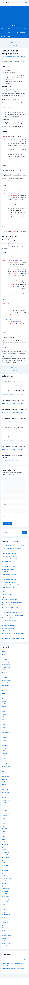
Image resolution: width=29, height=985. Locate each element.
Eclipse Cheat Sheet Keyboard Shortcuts (11, 597)
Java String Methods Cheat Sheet (9, 558)
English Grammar (6, 696)
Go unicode (4, 753)
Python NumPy (5, 870)
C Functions (4, 659)
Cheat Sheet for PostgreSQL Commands (11, 604)
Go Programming (6, 732)
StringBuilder (5, 922)
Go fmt (3, 716)
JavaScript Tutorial (6, 800)
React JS (3, 36)
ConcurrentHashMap (6, 683)
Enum (3, 698)
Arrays (3, 657)
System (3, 925)
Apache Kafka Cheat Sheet (8, 569)
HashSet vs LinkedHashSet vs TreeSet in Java (12, 966)
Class (3, 675)
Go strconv (4, 745)
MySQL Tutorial (5, 828)
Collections (4, 677)
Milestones (4, 821)
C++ (21, 28)
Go (1, 32)
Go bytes (4, 711)
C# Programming (6, 664)
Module (3, 826)
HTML (8, 32)
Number (3, 831)
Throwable (4, 938)
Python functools (5, 857)
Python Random (5, 880)
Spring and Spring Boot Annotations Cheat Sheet (13, 545)
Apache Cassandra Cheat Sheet (9, 625)
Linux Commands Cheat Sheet (8, 577)
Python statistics (5, 888)
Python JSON (4, 862)
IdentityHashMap (6, 766)
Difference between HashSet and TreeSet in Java (13, 968)
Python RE (4, 883)
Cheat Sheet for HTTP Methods (9, 623)
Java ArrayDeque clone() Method (12, 437)
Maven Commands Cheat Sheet (9, 574)
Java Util (4, 797)
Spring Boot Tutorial (6, 912)
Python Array (5, 844)
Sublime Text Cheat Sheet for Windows (10, 636)
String (3, 920)
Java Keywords (5, 781)
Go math (4, 727)
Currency (4, 693)
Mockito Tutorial (5, 823)
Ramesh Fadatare (7, 2)
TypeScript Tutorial (6, 943)
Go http (3, 719)
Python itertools (5, 860)
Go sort (3, 742)
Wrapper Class (5, 946)
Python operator (5, 873)
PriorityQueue (5, 841)
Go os (3, 729)
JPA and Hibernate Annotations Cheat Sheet (12, 548)
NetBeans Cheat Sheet (7, 630)
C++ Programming (6, 667)
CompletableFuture (6, 680)
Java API (7, 25)
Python (20, 25)
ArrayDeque (4, 651)
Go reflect (4, 735)
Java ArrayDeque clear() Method (12, 428)
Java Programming (6, 792)
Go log (3, 724)
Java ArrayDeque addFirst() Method (13, 400)
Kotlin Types (4, 810)
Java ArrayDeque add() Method (12, 382)
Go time (3, 750)
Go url (3, 755)
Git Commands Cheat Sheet (8, 587)
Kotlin (14, 28)
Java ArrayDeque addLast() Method (13, 419)
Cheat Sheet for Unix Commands (9, 599)
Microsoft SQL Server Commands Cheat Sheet (12, 615)
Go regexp (4, 737)
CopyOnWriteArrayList (7, 685)
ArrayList (4, 654)
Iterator (3, 769)
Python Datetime (5, 854)
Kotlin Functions (5, 808)
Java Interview (5, 779)
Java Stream (4, 795)
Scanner (3, 904)
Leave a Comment (6, 56)
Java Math (4, 787)
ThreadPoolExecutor (6, 935)
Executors (4, 706)
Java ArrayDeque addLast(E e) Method (14, 409)
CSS (17, 32)
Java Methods (5, 789)
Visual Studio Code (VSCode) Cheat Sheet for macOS (14, 638)
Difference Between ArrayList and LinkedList (12, 971)
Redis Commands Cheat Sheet (8, 628)
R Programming (5, 899)
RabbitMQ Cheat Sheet (7, 571)
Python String (5, 891)
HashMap (4, 758)
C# (25, 28)
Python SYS (4, 894)
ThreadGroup (5, 930)
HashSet (3, 761)
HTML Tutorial (5, 763)
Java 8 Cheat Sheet (6, 551)
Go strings (4, 748)
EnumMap (4, 701)
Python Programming (6, 878)
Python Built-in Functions (7, 847)
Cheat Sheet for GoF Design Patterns (10, 617)
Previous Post (14, 42)
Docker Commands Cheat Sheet (9, 582)
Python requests (5, 886)
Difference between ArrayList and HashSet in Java (13, 963)
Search (24, 532)
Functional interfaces (6, 709)
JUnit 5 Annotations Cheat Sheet (9, 553)
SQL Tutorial (4, 917)
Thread (3, 927)
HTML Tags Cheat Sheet (7, 594)
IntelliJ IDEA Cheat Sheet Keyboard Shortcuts (12, 584)
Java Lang (4, 784)
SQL (9, 28)
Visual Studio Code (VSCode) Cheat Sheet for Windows (14, 633)
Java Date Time (5, 776)
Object (3, 834)
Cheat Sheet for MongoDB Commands (10, 607)
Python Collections (6, 852)
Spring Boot (14, 25)
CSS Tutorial (4, 690)
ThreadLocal (4, 933)
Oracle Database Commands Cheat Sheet (11, 612)
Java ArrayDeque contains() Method (13, 446)
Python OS (4, 875)
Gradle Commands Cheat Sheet (9, 579)
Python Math (5, 865)
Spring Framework (6, 914)
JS (13, 32)
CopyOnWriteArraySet (7, 688)
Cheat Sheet (4, 672)
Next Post (14, 45)
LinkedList (4, 818)
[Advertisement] (14, 14)
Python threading (6, 896)
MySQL (9, 36)
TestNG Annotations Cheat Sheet (9, 566)
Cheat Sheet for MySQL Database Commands (12, 602)
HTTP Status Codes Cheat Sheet (9, 620)
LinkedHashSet (5, 815)
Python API (3, 28)
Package (4, 839)
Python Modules (5, 867)
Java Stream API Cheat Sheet (8, 564)
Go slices (4, 740)
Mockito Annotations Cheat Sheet (9, 556)
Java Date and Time (6, 774)
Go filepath (4, 714)
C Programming (5, 662)
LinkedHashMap (5, 813)
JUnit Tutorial (5, 802)
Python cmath (5, 849)
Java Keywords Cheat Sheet (8, 561)
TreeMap (4, 940)
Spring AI (4, 907)
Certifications (5, 670)
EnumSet (4, 703)
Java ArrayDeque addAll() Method (13, 391)
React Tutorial (5, 901)
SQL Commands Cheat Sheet (8, 610)
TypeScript (22, 32)
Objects (3, 836)
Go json (3, 722)
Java (2, 25)
